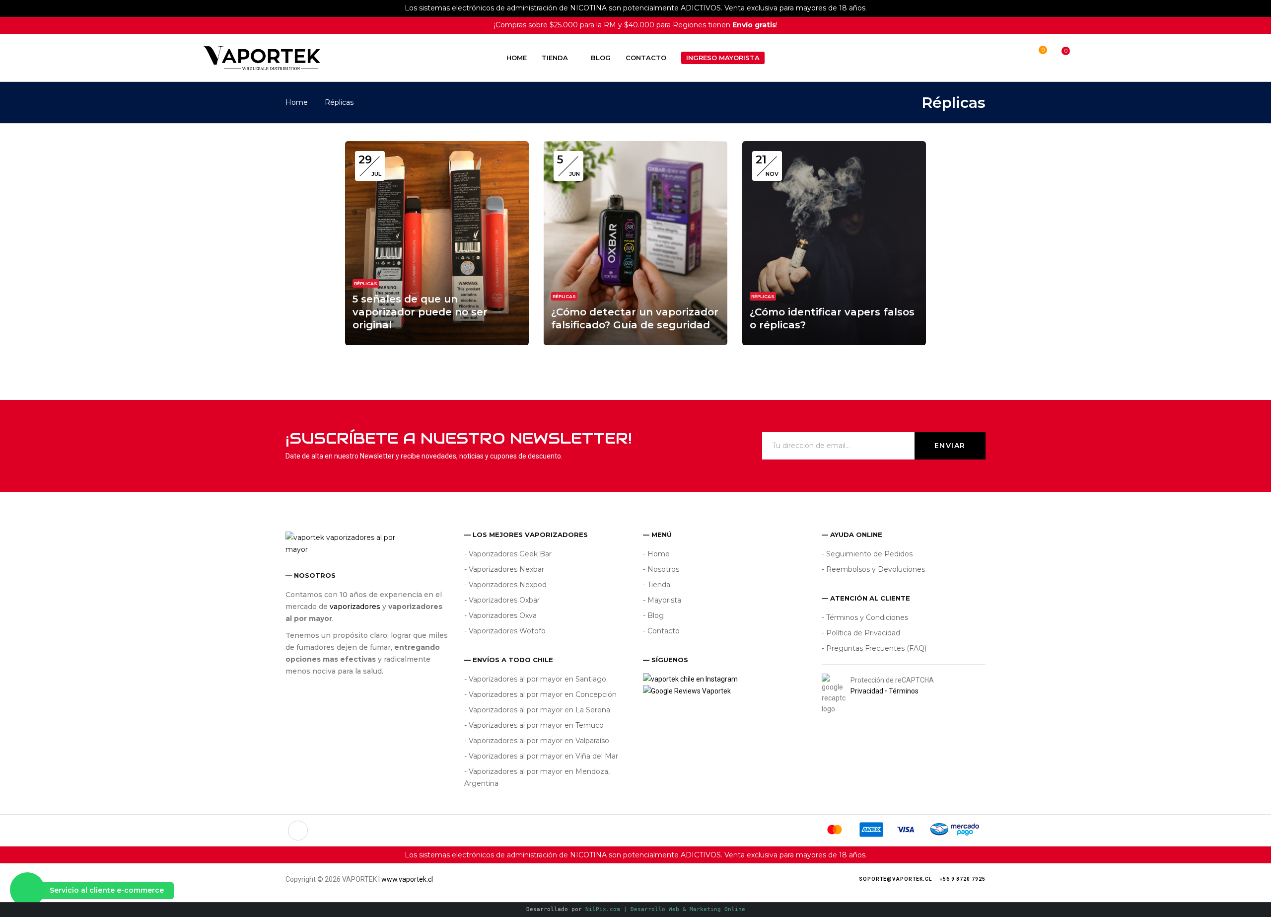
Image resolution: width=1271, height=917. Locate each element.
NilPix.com (665, 909)
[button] (1056, 58)
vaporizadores (355, 606)
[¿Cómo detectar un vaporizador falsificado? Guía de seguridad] (635, 146)
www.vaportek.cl (407, 879)
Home (296, 102)
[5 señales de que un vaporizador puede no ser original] (437, 146)
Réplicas (365, 283)
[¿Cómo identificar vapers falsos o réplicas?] (834, 146)
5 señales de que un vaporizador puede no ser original (420, 312)
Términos (903, 691)
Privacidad (866, 691)
